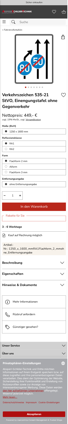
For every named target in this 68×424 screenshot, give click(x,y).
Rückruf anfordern (24, 314)
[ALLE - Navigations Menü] (4, 21)
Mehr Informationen (25, 302)
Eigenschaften (12, 274)
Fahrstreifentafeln (13, 30)
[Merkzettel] (54, 12)
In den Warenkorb (34, 206)
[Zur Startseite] (17, 12)
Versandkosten (33, 119)
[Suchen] (14, 22)
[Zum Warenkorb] (64, 12)
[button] (63, 37)
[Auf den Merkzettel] (63, 95)
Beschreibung (12, 263)
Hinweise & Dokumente (19, 285)
